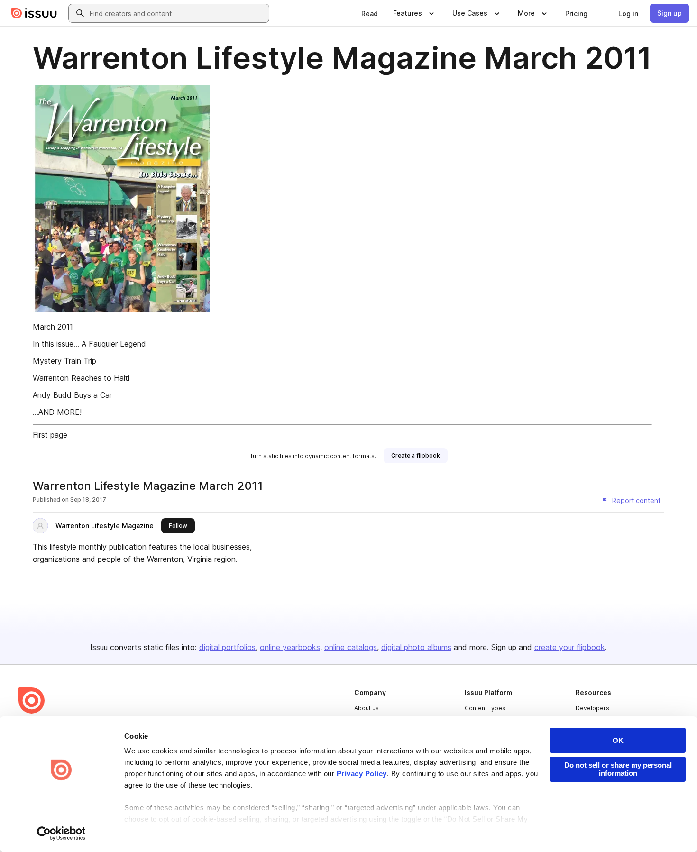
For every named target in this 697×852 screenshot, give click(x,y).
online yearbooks (290, 647)
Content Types (485, 708)
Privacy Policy (362, 774)
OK (618, 740)
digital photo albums (416, 647)
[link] (369, 13)
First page (50, 435)
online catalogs (350, 647)
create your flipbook (569, 647)
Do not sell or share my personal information (618, 769)
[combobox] (177, 13)
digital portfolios (227, 647)
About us (366, 708)
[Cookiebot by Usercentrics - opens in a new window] (61, 833)
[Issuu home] (34, 13)
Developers (592, 708)
